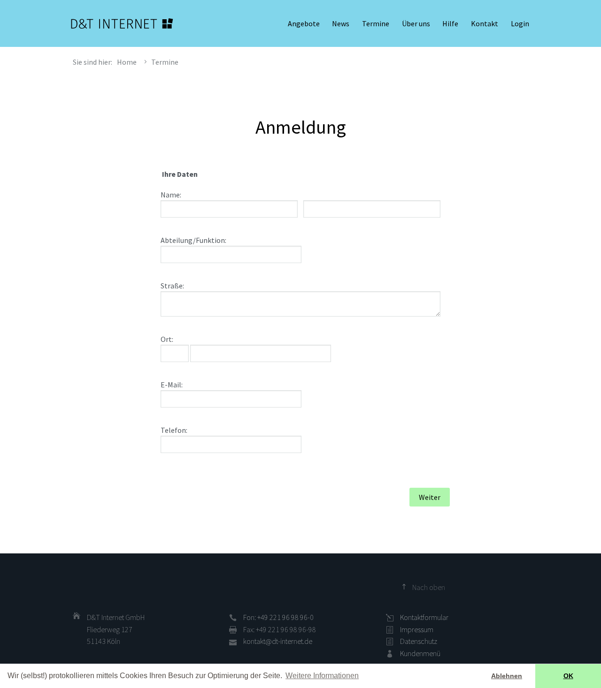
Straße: (172, 285)
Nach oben (428, 587)
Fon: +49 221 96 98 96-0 (278, 617)
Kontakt (484, 23)
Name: (171, 194)
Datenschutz (418, 641)
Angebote (304, 23)
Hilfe (450, 23)
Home (127, 62)
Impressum (416, 629)
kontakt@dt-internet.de (277, 641)
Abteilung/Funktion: (193, 240)
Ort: (167, 339)
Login (520, 23)
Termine (375, 23)
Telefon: (174, 430)
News (340, 23)
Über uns (416, 23)
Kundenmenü (420, 653)
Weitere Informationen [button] (322, 676)
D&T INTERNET (122, 23)
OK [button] (568, 676)
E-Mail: (172, 384)
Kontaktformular (424, 617)
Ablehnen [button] (506, 676)
